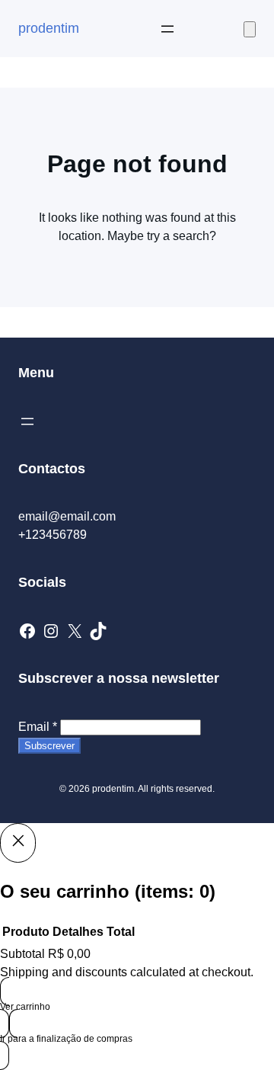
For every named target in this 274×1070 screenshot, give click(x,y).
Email (37, 726)
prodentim (48, 28)
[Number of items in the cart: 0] (250, 29)
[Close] (18, 843)
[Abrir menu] (167, 29)
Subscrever (49, 745)
